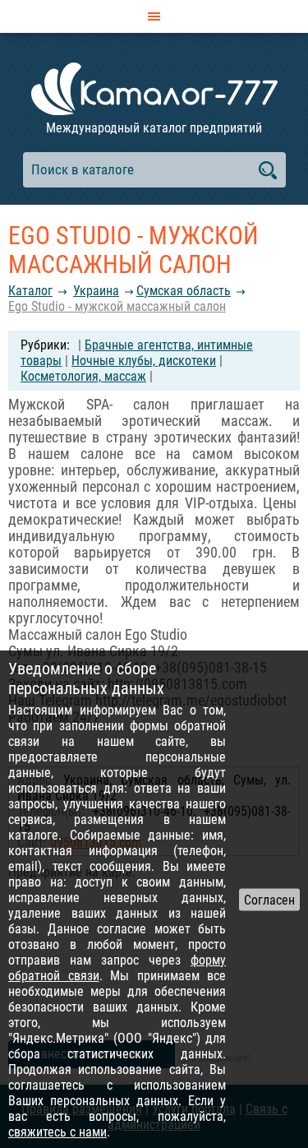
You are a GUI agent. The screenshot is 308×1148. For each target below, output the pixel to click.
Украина (96, 291)
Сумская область (183, 291)
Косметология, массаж (83, 376)
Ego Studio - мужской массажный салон (117, 306)
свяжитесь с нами (57, 1132)
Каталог (30, 291)
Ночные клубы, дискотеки (143, 360)
